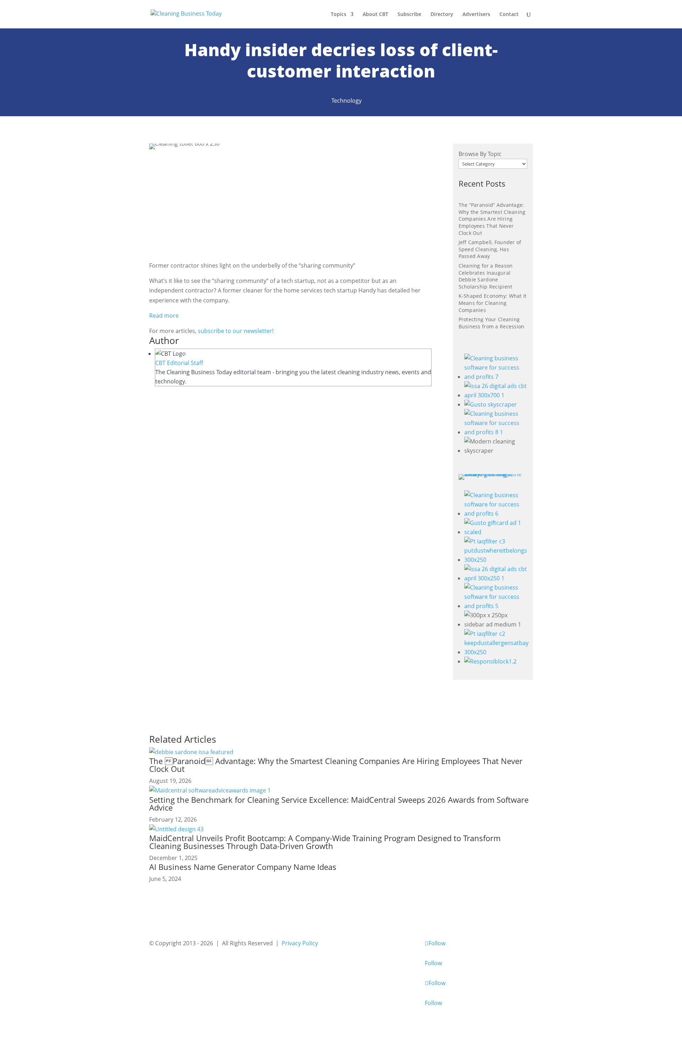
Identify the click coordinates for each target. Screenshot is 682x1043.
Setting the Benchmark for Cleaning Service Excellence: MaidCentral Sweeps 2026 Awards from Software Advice (339, 803)
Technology (346, 100)
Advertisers (476, 14)
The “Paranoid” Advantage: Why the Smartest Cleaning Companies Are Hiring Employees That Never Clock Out (492, 218)
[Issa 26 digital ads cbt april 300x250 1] (496, 578)
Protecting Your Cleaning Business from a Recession (492, 323)
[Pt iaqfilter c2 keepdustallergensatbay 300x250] (496, 652)
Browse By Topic (480, 154)
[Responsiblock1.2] (490, 661)
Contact (509, 14)
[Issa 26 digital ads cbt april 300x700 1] (495, 395)
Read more (164, 315)
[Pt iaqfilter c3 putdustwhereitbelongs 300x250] (496, 560)
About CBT (375, 14)
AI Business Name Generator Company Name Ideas (242, 866)
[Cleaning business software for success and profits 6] (496, 513)
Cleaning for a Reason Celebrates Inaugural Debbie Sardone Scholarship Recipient (486, 276)
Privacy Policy (300, 943)
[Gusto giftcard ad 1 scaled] (496, 532)
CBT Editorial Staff (179, 363)
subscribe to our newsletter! (235, 331)
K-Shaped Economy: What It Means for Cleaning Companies (493, 302)
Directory (442, 14)
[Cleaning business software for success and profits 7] (495, 377)
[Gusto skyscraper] (490, 404)
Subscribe (409, 14)
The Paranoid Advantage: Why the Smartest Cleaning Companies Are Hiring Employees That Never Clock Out (336, 765)
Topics (338, 14)
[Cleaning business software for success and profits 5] (496, 606)
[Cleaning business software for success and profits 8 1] (495, 432)
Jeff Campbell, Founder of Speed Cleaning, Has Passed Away (490, 249)
